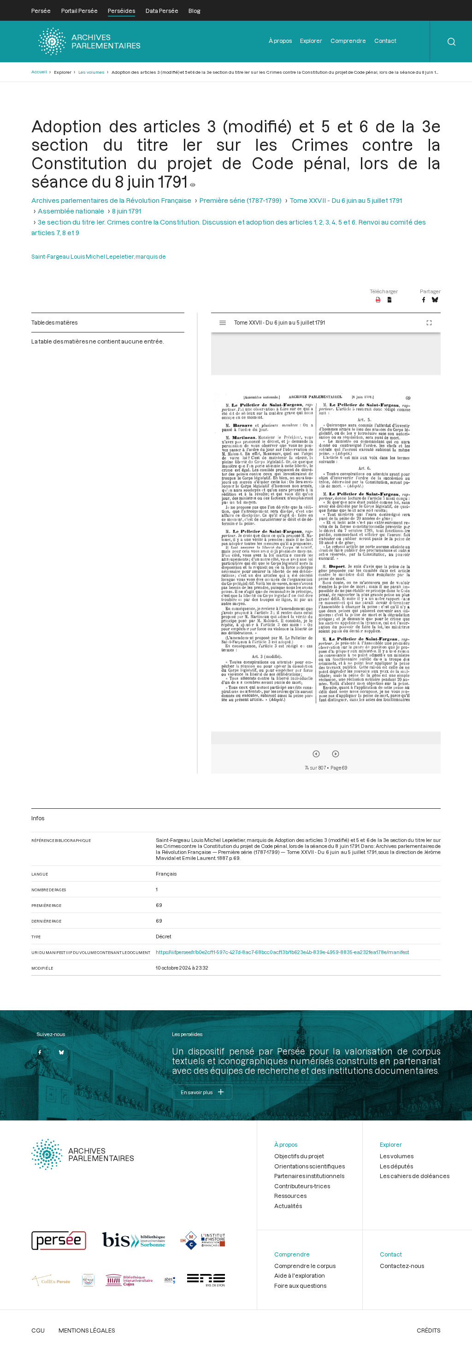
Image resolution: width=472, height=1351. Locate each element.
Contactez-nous (402, 1265)
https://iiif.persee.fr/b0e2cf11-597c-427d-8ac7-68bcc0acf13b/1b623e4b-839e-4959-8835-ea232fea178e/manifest (282, 952)
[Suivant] (335, 754)
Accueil (39, 71)
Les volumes (91, 72)
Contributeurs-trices (302, 1186)
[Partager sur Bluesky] (435, 300)
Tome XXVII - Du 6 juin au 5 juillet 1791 (345, 200)
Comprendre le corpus (305, 1265)
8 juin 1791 (126, 211)
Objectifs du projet (299, 1156)
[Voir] (192, 181)
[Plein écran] (429, 322)
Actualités (288, 1206)
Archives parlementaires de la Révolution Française (111, 200)
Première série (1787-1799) (240, 200)
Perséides (121, 10)
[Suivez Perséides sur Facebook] (39, 1052)
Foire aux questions (300, 1285)
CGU (38, 1330)
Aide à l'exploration (299, 1275)
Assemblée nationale (71, 211)
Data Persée (162, 10)
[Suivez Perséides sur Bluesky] (61, 1052)
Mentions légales (87, 1330)
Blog (194, 10)
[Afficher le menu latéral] (222, 322)
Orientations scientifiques (309, 1166)
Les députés (396, 1166)
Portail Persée (79, 10)
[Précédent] (316, 754)
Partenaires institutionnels (309, 1176)
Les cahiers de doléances (414, 1176)
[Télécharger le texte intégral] (390, 300)
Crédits (429, 1330)
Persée (41, 10)
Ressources (290, 1195)
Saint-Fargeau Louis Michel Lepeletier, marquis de (98, 256)
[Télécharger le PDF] (378, 300)
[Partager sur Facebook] (423, 300)
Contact (385, 40)
